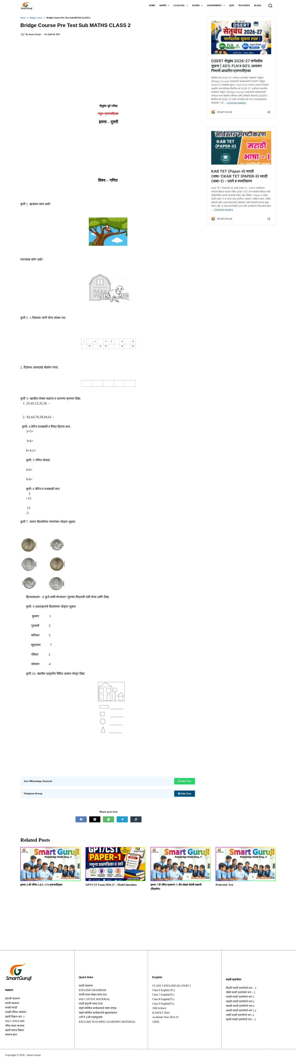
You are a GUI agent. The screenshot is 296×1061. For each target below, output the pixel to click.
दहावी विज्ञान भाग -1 (15, 1016)
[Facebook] (81, 819)
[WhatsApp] (108, 819)
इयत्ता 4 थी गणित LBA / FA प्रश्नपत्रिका (41, 884)
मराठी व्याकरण (86, 985)
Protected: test (224, 884)
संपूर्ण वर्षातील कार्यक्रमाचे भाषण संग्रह (97, 1008)
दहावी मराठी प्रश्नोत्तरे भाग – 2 (241, 1019)
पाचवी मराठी (11, 1007)
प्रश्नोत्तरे (162, 5)
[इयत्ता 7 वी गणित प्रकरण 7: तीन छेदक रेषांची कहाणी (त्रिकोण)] (181, 864)
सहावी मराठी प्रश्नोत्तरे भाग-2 (240, 1001)
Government (214, 5)
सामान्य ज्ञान (11, 1034)
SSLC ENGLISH (14, 1021)
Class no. (179, 5)
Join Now (186, 781)
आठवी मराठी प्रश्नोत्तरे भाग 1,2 (241, 1010)
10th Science (159, 1008)
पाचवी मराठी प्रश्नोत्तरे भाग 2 (240, 996)
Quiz (231, 5)
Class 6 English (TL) (163, 990)
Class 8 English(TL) (163, 999)
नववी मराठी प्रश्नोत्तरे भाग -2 (240, 1014)
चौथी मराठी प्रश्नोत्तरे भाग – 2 (240, 992)
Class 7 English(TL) (163, 994)
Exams (196, 5)
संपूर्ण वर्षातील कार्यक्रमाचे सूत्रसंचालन (98, 1012)
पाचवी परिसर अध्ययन (15, 1012)
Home (152, 5)
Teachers (244, 5)
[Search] (270, 6)
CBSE (155, 1021)
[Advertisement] (108, 68)
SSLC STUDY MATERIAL (94, 999)
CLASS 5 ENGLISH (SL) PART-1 (171, 985)
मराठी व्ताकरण (12, 1003)
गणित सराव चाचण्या (14, 1025)
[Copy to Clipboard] (135, 819)
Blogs (257, 5)
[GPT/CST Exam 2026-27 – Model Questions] (115, 864)
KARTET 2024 (160, 1012)
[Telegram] (122, 819)
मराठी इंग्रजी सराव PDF (91, 1003)
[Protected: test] (246, 864)
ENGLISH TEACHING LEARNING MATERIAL (107, 1021)
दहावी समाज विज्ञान (14, 1030)
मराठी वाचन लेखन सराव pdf (93, 994)
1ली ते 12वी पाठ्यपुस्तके (90, 1017)
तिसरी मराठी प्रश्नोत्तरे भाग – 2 (241, 987)
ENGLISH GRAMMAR (92, 990)
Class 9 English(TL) (163, 1003)
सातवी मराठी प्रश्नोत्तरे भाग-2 (240, 1005)
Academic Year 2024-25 (165, 1017)
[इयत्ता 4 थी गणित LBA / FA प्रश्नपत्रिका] (50, 864)
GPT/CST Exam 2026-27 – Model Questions (111, 884)
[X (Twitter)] (94, 819)
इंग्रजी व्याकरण (12, 998)
